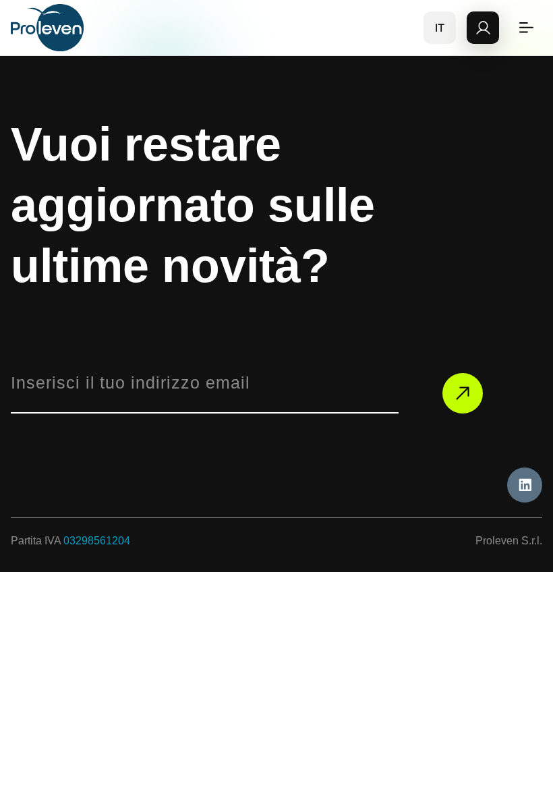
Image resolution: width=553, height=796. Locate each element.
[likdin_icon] (524, 485)
